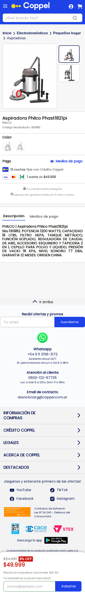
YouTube (23, 490)
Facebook (25, 498)
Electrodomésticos (32, 33)
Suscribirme (70, 322)
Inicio (7, 33)
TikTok (62, 490)
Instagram (66, 498)
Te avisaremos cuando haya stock (27, 578)
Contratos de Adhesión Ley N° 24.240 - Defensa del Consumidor (52, 512)
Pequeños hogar (67, 33)
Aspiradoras (16, 38)
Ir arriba (46, 301)
